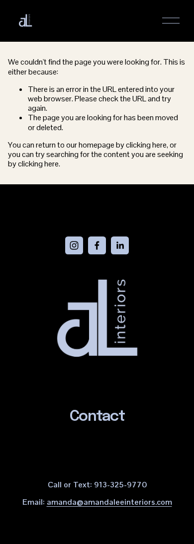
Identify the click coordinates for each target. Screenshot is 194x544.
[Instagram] (74, 245)
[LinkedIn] (120, 245)
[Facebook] (97, 245)
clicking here (146, 145)
